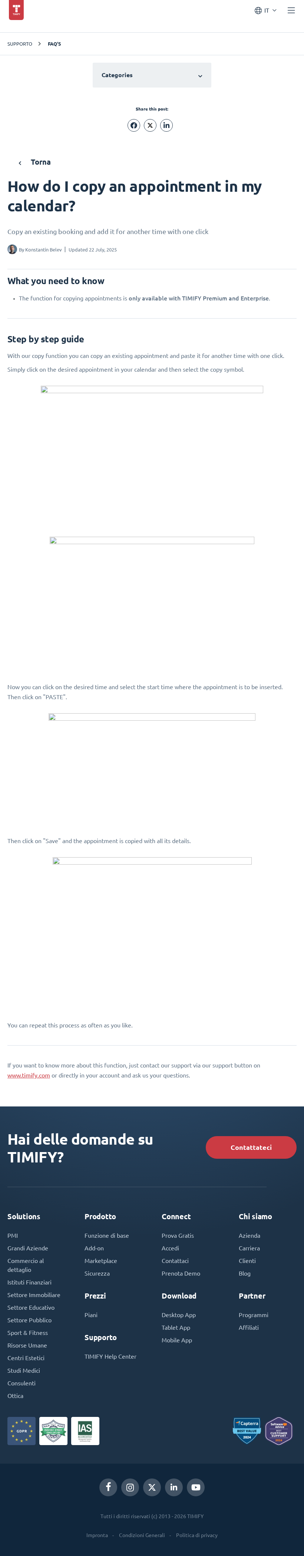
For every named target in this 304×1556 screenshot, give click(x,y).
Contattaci (175, 1260)
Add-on (94, 1248)
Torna (40, 162)
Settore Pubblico (29, 1320)
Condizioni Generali (142, 1535)
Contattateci (251, 1147)
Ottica (15, 1395)
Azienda (249, 1235)
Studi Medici (23, 1370)
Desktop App (179, 1315)
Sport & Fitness (27, 1332)
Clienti (247, 1260)
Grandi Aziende (27, 1248)
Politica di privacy (197, 1535)
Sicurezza (97, 1273)
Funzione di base (107, 1235)
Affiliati (249, 1327)
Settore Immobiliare (33, 1295)
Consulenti (21, 1383)
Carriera (249, 1248)
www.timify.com (28, 1075)
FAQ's (54, 44)
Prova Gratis (178, 1235)
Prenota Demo (181, 1273)
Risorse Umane (27, 1345)
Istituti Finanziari (29, 1282)
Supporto (19, 43)
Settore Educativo (30, 1307)
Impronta (97, 1535)
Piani (91, 1315)
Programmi (253, 1315)
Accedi (170, 1248)
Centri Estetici (25, 1358)
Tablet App (176, 1327)
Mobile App (177, 1340)
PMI (12, 1235)
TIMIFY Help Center (110, 1356)
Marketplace (101, 1260)
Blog (245, 1273)
